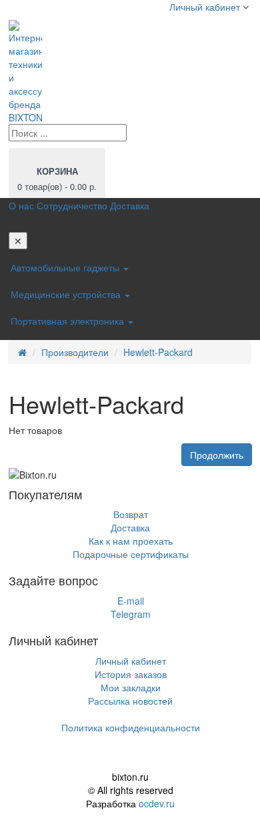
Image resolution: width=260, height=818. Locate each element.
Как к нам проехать (131, 540)
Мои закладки (131, 687)
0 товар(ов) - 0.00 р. (57, 179)
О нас (21, 205)
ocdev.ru (157, 803)
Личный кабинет (130, 660)
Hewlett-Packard (158, 352)
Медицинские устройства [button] (67, 294)
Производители (75, 352)
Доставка (129, 205)
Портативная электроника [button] (69, 320)
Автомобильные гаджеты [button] (66, 267)
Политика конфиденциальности (130, 727)
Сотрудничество (72, 205)
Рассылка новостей (130, 700)
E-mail (130, 600)
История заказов (131, 674)
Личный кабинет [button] (203, 6)
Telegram (131, 614)
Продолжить (216, 454)
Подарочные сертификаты (131, 554)
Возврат (130, 514)
